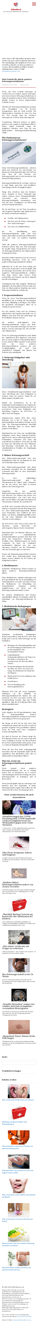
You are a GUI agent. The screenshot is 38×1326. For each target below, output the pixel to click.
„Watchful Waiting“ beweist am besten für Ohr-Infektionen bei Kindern (17, 916)
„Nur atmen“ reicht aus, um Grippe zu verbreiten (15, 947)
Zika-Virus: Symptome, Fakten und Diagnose (17, 853)
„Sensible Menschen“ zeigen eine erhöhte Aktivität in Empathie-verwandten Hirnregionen (18, 1006)
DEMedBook (16, 9)
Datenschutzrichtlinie (24, 1316)
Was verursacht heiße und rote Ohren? (18, 1100)
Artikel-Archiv (24, 85)
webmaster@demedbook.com (21, 1320)
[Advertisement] (19, 34)
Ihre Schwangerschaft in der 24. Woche (18, 975)
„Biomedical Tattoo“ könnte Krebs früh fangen (18, 1037)
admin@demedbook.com (11, 71)
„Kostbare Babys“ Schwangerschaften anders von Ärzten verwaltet (17, 884)
